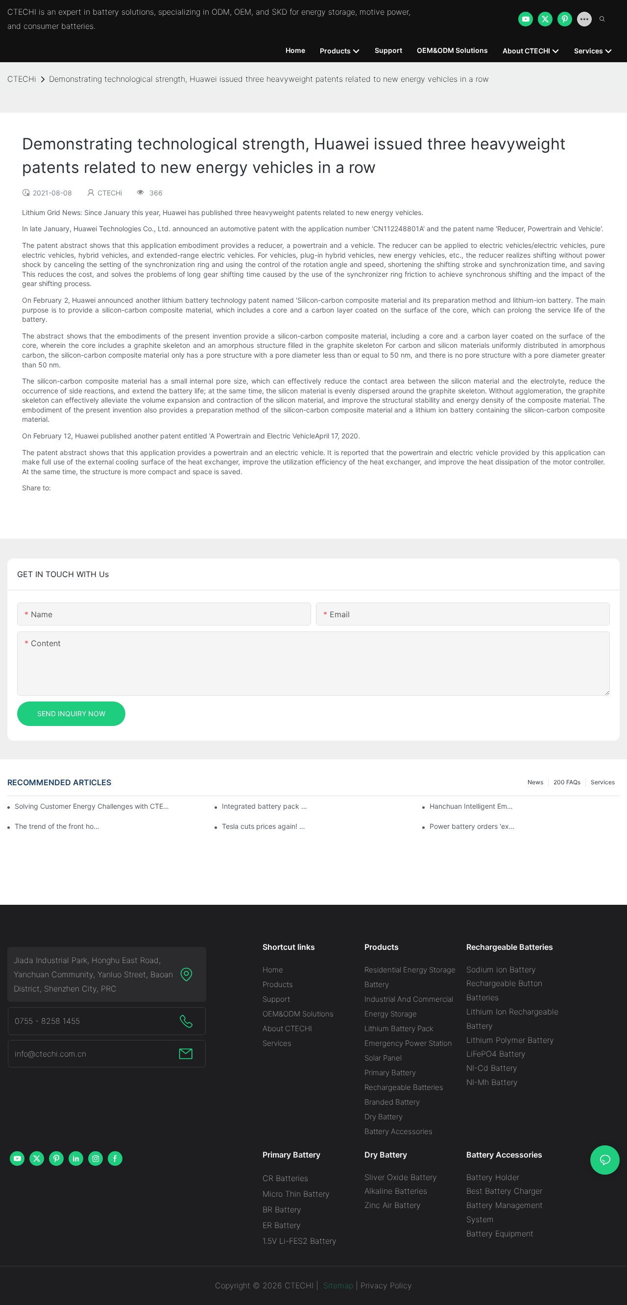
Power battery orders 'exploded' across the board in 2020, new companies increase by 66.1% (473, 826)
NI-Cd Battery (491, 1068)
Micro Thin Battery (296, 1194)
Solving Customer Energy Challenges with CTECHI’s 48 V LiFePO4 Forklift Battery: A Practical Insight (93, 806)
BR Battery (282, 1209)
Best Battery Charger (504, 1191)
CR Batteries (285, 1178)
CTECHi (21, 79)
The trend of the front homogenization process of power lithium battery (58, 826)
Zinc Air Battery (392, 1205)
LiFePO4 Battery (496, 1054)
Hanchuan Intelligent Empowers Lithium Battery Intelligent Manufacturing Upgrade (473, 806)
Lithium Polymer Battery (510, 1040)
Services (603, 782)
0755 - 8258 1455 (47, 1021)
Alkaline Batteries (395, 1191)
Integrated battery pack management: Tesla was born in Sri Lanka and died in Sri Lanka (265, 806)
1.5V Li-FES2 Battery (300, 1241)
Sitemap (337, 1285)
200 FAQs (567, 782)
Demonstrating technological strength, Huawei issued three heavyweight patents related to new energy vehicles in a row (269, 79)
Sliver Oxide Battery (400, 1177)
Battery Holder (492, 1177)
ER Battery (282, 1225)
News (535, 782)
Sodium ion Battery (501, 969)
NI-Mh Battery (492, 1082)
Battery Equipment (499, 1233)
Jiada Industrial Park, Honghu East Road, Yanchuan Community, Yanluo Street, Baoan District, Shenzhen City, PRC (93, 974)
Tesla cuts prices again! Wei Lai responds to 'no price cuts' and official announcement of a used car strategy (265, 826)
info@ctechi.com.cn (50, 1054)
